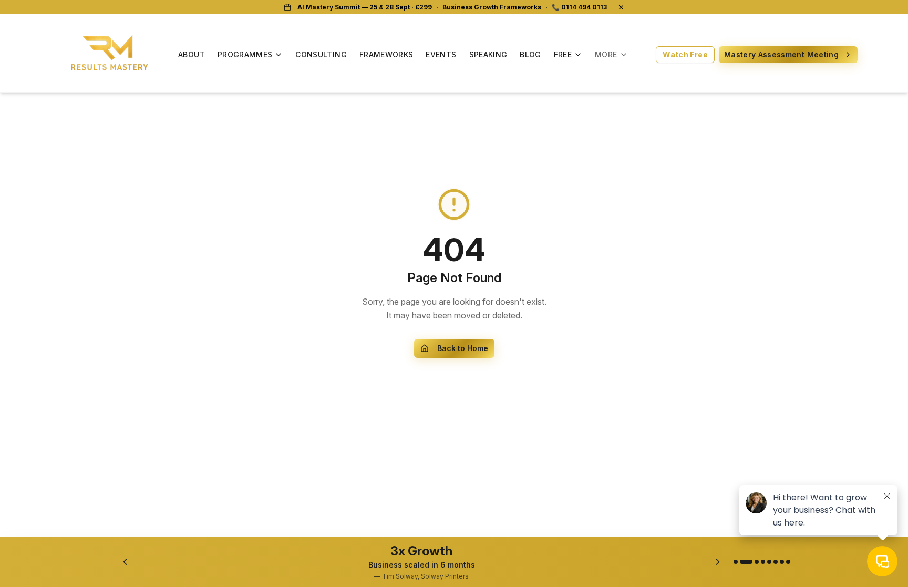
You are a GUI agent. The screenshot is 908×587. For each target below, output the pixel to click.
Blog (530, 54)
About (191, 54)
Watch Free (685, 54)
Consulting (321, 54)
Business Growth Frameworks (491, 7)
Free (563, 54)
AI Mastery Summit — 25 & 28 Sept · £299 (364, 7)
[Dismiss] (621, 7)
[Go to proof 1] (736, 562)
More (606, 54)
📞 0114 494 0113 (579, 7)
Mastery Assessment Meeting (781, 54)
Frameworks (386, 54)
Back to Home (462, 348)
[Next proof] (717, 561)
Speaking (488, 54)
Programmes (245, 54)
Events (441, 54)
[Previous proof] (125, 561)
